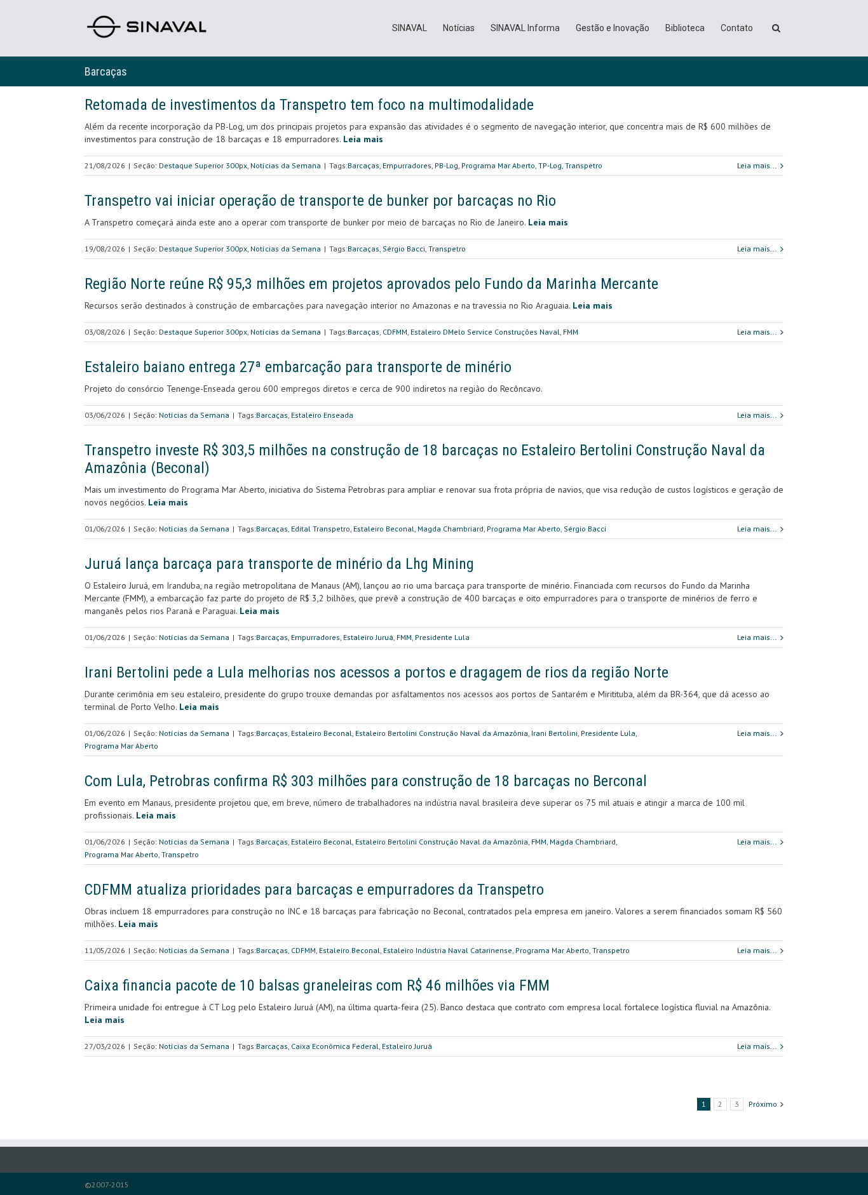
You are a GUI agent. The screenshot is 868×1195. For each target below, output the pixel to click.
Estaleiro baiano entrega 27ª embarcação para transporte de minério (298, 367)
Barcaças (363, 165)
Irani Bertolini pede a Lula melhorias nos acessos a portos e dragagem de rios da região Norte (376, 672)
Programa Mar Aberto (498, 165)
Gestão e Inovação (612, 28)
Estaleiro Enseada (322, 415)
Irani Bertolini (554, 733)
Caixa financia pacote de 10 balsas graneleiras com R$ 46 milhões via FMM (317, 985)
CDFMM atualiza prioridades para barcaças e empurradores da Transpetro (314, 889)
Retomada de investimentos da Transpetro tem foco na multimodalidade (309, 105)
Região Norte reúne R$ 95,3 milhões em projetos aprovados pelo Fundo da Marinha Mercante (371, 284)
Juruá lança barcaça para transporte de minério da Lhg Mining (279, 564)
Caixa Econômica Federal (335, 1046)
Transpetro (583, 165)
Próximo (763, 1104)
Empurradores (407, 165)
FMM (570, 332)
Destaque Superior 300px (203, 165)
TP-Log (550, 165)
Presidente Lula (442, 637)
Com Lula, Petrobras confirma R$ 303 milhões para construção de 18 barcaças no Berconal (366, 781)
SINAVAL (409, 28)
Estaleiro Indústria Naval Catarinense (447, 950)
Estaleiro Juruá (368, 637)
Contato (737, 28)
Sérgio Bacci (404, 248)
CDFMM (395, 332)
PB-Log (446, 165)
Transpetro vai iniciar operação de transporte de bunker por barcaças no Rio (320, 201)
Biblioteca (685, 28)
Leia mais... (757, 165)
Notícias (459, 28)
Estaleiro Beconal (383, 528)
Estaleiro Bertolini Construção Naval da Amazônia (441, 733)
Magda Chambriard (450, 528)
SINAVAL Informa (525, 28)
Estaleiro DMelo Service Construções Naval (485, 332)
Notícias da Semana (285, 165)
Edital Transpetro (320, 528)
